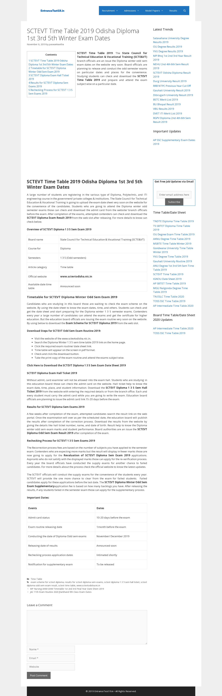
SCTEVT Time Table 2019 (168, 274)
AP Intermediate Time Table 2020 (173, 305)
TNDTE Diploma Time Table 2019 (173, 221)
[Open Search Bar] (184, 10)
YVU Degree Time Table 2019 (170, 256)
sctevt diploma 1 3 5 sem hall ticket (122, 582)
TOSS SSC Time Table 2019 (169, 301)
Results (173, 10)
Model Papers (152, 10)
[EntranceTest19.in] (53, 9)
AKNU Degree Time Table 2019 (171, 239)
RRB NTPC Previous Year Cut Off (172, 86)
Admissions (130, 10)
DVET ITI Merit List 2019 (167, 113)
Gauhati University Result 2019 (171, 90)
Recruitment (108, 10)
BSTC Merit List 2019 (165, 99)
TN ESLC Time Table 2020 (168, 296)
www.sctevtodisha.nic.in (88, 585)
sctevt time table (66, 585)
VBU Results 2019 (163, 108)
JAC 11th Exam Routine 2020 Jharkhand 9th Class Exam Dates (61, 591)
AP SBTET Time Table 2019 (169, 283)
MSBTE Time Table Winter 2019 (172, 243)
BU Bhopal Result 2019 (167, 104)
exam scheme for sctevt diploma (47, 582)
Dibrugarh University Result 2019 (173, 95)
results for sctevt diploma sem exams (84, 582)
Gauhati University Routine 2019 (172, 261)
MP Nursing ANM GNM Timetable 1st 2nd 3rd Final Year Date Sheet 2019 (67, 588)
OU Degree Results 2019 (167, 46)
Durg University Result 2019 (170, 81)
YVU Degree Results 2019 (168, 51)
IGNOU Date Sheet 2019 (167, 279)
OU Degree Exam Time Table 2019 (174, 234)
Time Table (36, 579)
